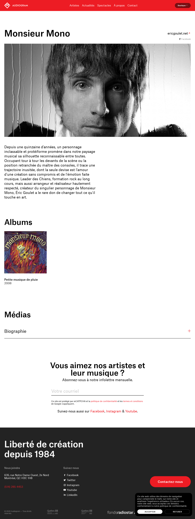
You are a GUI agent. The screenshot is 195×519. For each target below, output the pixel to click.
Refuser (177, 511)
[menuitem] (16, 5)
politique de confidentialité (104, 401)
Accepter (150, 511)
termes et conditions (133, 401)
